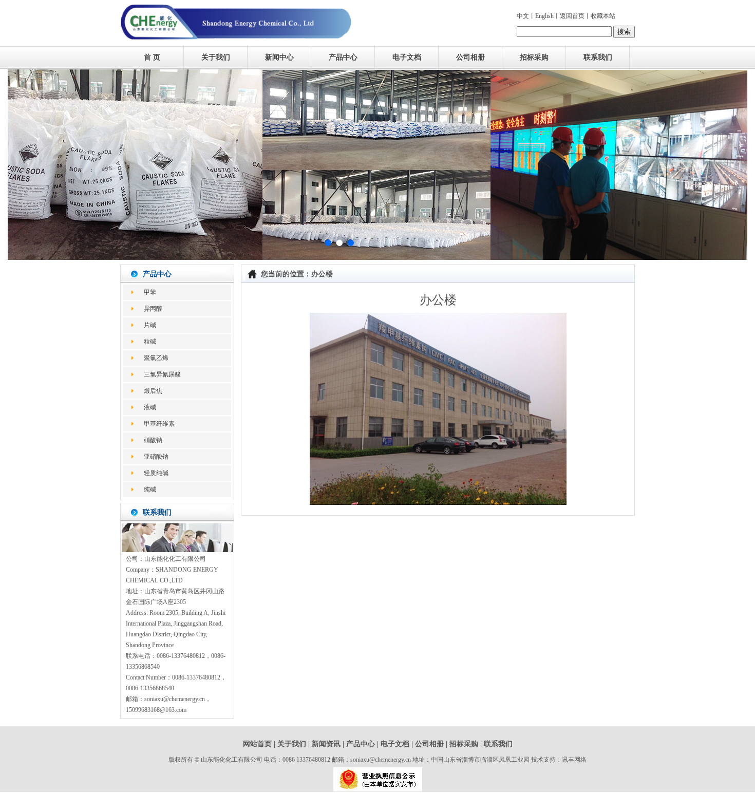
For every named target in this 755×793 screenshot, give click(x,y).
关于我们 (215, 57)
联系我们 (597, 57)
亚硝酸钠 (156, 456)
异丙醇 (153, 308)
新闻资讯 (326, 744)
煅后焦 (153, 390)
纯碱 (150, 489)
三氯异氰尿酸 (162, 374)
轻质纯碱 (156, 473)
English (544, 16)
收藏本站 (603, 16)
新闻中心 (279, 57)
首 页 (152, 57)
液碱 (150, 407)
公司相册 (470, 57)
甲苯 (150, 292)
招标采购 (534, 57)
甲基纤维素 (159, 423)
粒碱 (150, 341)
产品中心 (343, 57)
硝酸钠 (153, 440)
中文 (523, 16)
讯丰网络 (574, 759)
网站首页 (257, 744)
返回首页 (572, 16)
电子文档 (406, 57)
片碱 (150, 325)
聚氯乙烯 (156, 358)
